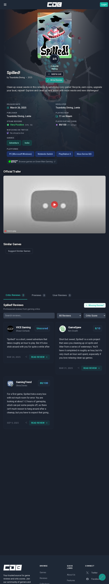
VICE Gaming (23, 327)
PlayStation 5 (65, 154)
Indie (27, 143)
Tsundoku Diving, (65, 107)
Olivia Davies (21, 385)
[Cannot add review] (102, 577)
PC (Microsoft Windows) (20, 154)
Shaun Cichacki (23, 331)
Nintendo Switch (45, 154)
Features (71, 580)
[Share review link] (26, 357)
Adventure (14, 143)
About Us (71, 575)
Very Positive (21, 124)
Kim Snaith (73, 331)
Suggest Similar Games (19, 251)
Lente (77, 107)
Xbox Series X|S (84, 154)
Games (43, 572)
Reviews (43, 578)
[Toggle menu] (5, 4)
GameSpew (74, 327)
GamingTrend (24, 382)
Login (104, 4)
